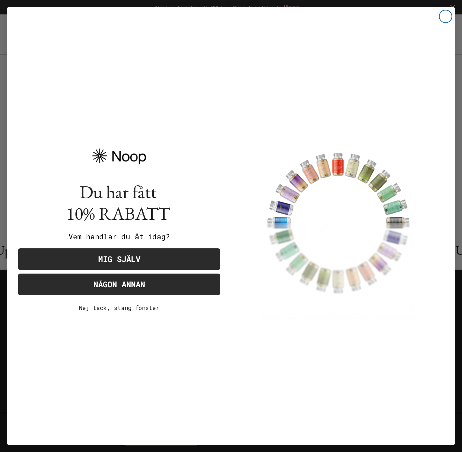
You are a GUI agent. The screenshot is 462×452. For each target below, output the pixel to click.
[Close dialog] (445, 16)
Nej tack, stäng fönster (119, 307)
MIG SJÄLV (119, 259)
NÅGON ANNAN (119, 284)
